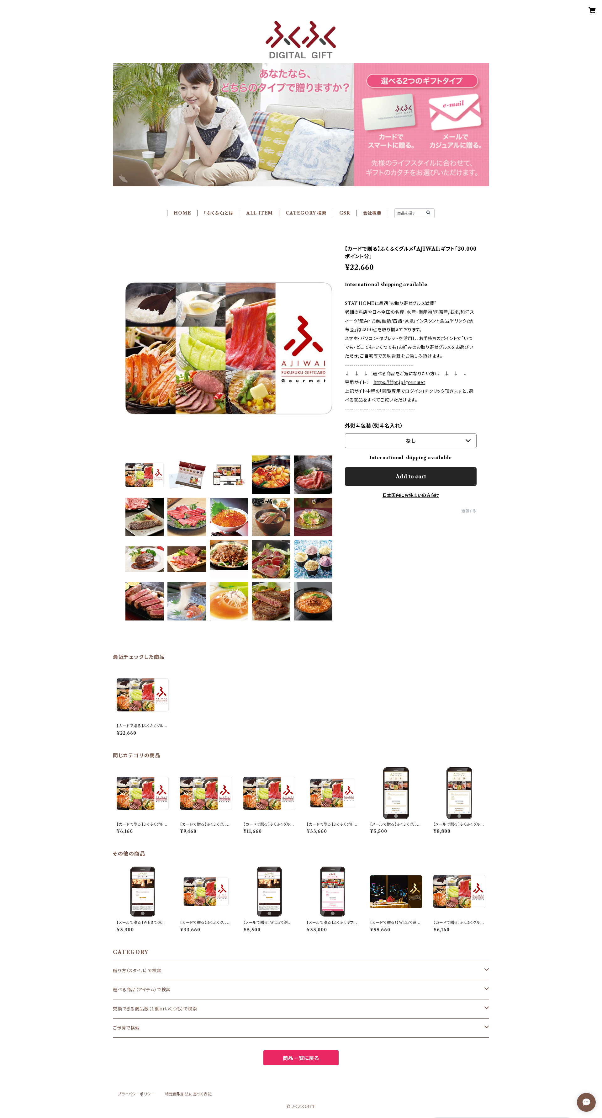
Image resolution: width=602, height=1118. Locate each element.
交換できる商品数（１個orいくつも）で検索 (155, 1009)
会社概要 (372, 213)
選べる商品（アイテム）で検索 (142, 990)
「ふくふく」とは (218, 213)
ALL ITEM (259, 213)
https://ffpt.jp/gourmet (399, 382)
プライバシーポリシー (136, 1094)
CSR (344, 213)
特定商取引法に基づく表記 (188, 1094)
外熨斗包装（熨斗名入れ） (374, 426)
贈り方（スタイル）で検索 (137, 970)
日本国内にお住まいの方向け (411, 495)
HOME (182, 213)
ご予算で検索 (126, 1028)
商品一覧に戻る (301, 1058)
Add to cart (411, 476)
